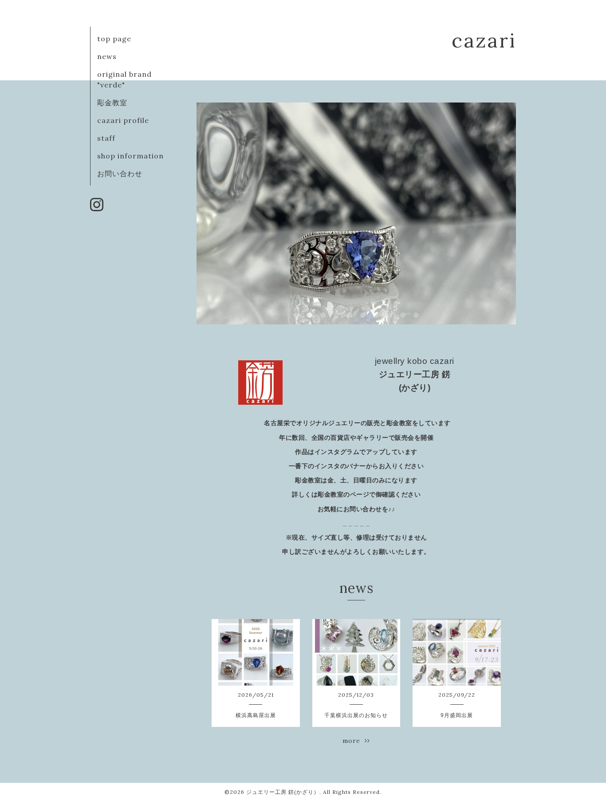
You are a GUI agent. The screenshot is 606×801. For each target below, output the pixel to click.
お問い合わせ (119, 173)
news (107, 56)
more (353, 741)
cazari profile (123, 120)
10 (416, 315)
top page (114, 38)
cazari (484, 40)
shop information (130, 155)
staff (106, 138)
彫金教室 (112, 102)
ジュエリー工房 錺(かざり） (282, 792)
